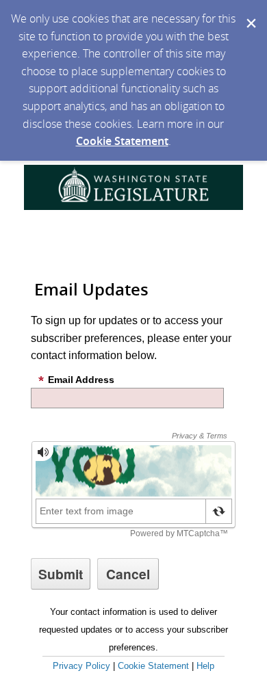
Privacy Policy (81, 666)
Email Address (81, 379)
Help (205, 666)
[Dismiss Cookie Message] (250, 13)
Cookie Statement (122, 140)
